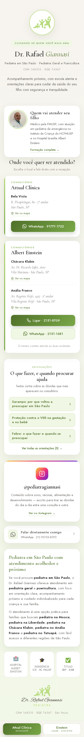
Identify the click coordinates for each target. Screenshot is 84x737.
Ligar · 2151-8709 (46, 320)
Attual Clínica (21, 728)
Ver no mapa (22, 213)
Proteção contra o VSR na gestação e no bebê (39, 419)
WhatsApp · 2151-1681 (46, 333)
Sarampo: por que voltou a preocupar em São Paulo (32, 403)
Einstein (61, 728)
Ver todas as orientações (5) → (42, 448)
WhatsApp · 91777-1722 (46, 226)
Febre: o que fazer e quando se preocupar (36, 435)
